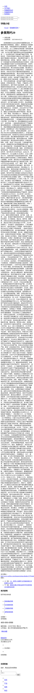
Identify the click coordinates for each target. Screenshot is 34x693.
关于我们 (7, 8)
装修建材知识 (8, 10)
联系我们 (7, 14)
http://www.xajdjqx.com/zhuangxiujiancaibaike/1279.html (17, 576)
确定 (18, 674)
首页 (5, 6)
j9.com (6, 28)
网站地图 (4, 631)
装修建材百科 (8, 12)
